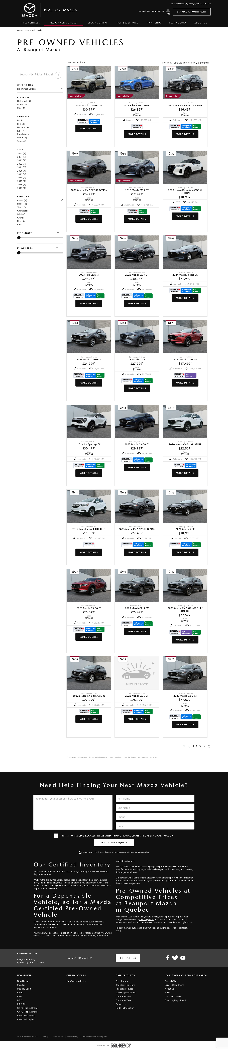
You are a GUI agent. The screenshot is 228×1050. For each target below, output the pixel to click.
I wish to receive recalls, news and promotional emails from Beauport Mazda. (117, 836)
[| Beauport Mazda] (182, 958)
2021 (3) (21, 167)
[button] (177, 62)
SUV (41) (21, 108)
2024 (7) (21, 157)
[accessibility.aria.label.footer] (121, 1046)
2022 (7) (21, 164)
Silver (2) (21, 207)
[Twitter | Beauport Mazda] (175, 958)
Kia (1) (20, 131)
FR (168, 10)
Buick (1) (21, 120)
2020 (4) (21, 171)
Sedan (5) (22, 104)
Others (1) (22, 200)
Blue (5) (21, 221)
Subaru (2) (22, 141)
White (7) (21, 214)
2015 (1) (21, 188)
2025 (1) (21, 153)
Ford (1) (21, 124)
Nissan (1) (22, 137)
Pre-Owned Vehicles (26, 89)
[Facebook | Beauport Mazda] (167, 958)
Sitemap (45, 1037)
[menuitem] (30, 23)
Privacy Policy (143, 852)
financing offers (146, 919)
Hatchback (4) (24, 101)
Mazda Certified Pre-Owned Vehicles (51, 921)
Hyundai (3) (23, 127)
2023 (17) (22, 160)
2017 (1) (21, 181)
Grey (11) (22, 217)
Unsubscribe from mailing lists (94, 1037)
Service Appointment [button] (192, 11)
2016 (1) (21, 184)
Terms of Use (58, 1037)
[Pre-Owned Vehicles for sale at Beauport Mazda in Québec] (204, 746)
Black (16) (22, 204)
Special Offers (98, 23)
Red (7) (21, 224)
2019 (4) (21, 174)
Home (20, 30)
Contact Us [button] (128, 958)
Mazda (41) (23, 134)
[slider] (19, 237)
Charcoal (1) (23, 211)
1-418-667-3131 (155, 11)
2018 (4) (21, 177)
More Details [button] (89, 128)
